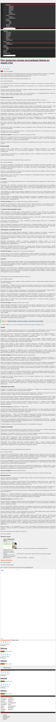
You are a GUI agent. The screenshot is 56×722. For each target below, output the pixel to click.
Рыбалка (8, 5)
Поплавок (11, 6)
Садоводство (9, 27)
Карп (10, 11)
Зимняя (10, 12)
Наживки (11, 7)
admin (10, 71)
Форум (8, 25)
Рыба (10, 22)
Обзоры (8, 24)
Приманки (10, 707)
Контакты (5, 717)
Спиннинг (11, 8)
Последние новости (6, 640)
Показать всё (14, 640)
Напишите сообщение (6, 560)
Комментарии (7, 667)
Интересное (4, 670)
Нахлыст (11, 10)
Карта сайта (6, 716)
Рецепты (8, 20)
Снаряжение (12, 14)
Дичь (10, 23)
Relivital (4, 648)
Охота (7, 15)
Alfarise (4, 661)
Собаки (11, 16)
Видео (7, 19)
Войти (5, 719)
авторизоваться (29, 567)
